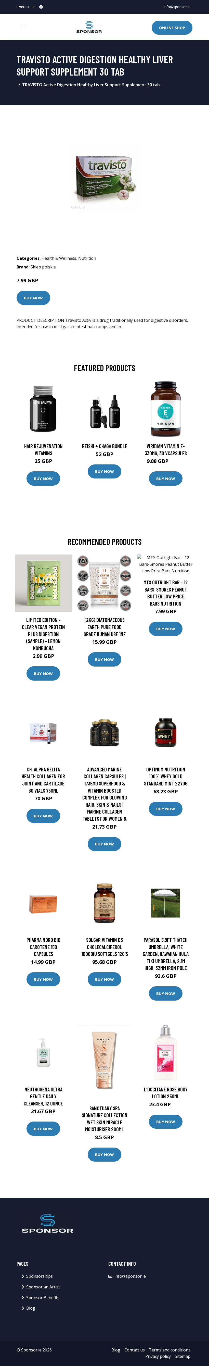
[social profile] (41, 7)
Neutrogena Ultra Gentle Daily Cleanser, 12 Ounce (43, 1096)
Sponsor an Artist (43, 1287)
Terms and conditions (169, 1350)
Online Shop (172, 27)
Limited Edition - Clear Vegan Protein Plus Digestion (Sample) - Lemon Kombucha (43, 634)
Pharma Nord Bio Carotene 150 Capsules (43, 947)
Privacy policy (158, 1356)
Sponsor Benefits (42, 1297)
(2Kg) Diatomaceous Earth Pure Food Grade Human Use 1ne (105, 627)
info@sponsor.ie (177, 6)
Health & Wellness (59, 258)
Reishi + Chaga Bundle (104, 446)
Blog (30, 1308)
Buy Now (33, 297)
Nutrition (87, 258)
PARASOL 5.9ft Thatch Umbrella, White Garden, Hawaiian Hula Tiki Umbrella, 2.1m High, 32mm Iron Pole (166, 954)
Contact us (134, 1350)
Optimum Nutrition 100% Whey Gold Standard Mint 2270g (166, 776)
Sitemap (182, 1356)
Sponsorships (39, 1276)
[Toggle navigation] (23, 27)
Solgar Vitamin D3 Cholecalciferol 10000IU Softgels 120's (104, 947)
